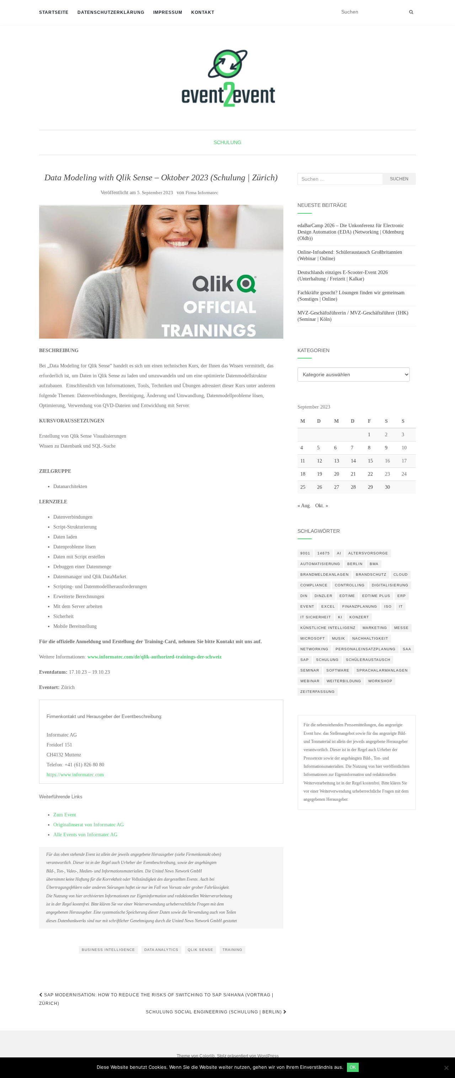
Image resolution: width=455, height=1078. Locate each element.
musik (338, 638)
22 (370, 474)
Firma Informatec (202, 192)
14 (353, 461)
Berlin (355, 564)
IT (401, 606)
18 (302, 474)
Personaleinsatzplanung (366, 649)
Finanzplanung (359, 606)
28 (353, 487)
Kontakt (202, 12)
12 (319, 461)
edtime (347, 596)
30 (387, 487)
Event (307, 606)
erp (401, 596)
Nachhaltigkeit (370, 638)
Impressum (167, 12)
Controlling (350, 585)
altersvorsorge (368, 553)
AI (339, 553)
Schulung (227, 142)
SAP (304, 660)
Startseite (54, 12)
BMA (374, 564)
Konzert (359, 617)
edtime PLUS (376, 596)
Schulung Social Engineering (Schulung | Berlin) (214, 1011)
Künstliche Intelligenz (327, 628)
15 (370, 461)
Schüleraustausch (368, 660)
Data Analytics (161, 950)
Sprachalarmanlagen (382, 670)
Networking (314, 649)
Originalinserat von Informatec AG (88, 824)
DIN (303, 596)
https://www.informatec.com (75, 774)
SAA (407, 649)
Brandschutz (371, 574)
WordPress (268, 1056)
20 (336, 474)
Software (337, 670)
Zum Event (64, 814)
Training (232, 950)
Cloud (401, 574)
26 (319, 487)
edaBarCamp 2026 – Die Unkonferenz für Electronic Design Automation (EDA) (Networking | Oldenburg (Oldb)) (351, 232)
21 (353, 474)
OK (353, 1067)
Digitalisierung (390, 585)
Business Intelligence (108, 950)
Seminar (309, 670)
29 (370, 487)
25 (302, 487)
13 (336, 461)
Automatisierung (320, 564)
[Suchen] (411, 12)
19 (319, 474)
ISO (388, 606)
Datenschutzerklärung (110, 12)
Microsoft (312, 638)
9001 (305, 553)
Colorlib (207, 1056)
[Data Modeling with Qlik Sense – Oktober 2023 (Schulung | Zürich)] (161, 272)
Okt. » (321, 505)
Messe (401, 628)
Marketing (375, 628)
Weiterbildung (344, 681)
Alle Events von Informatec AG (85, 834)
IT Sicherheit (315, 617)
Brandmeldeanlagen (324, 574)
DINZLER (323, 596)
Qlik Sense (200, 950)
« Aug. (304, 505)
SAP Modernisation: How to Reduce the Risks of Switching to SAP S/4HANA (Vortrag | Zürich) (156, 999)
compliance (314, 585)
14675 (323, 553)
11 (302, 461)
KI (340, 617)
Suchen (399, 178)
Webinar (310, 681)
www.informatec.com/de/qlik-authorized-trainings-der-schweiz (154, 657)
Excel (328, 606)
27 (336, 487)
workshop (380, 681)
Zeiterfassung (317, 692)
